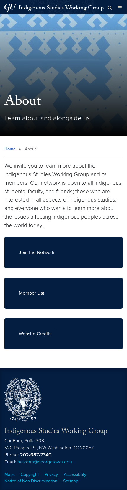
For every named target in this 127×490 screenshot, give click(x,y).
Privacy (51, 474)
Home (10, 148)
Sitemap (70, 481)
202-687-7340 (35, 455)
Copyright (30, 474)
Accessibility (75, 474)
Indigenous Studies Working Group (61, 8)
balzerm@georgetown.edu (44, 462)
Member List (31, 293)
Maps (9, 474)
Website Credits (35, 334)
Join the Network (36, 252)
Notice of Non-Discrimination (30, 481)
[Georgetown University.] (10, 8)
